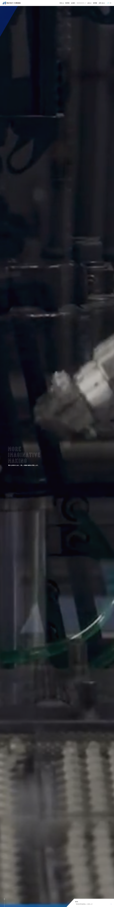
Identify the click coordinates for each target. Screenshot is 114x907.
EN (110, 3)
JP (108, 3)
